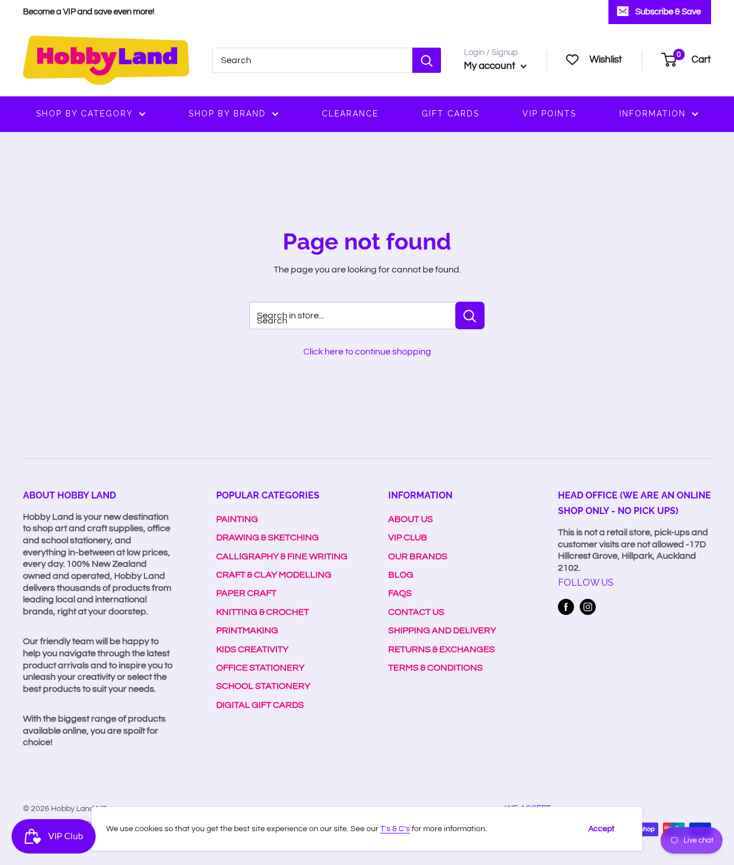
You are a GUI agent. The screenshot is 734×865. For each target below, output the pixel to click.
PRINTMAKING (247, 630)
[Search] (426, 60)
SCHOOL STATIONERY (263, 686)
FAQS (400, 593)
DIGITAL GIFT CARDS (260, 705)
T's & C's (395, 829)
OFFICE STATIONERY (260, 667)
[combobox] (312, 60)
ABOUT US (410, 519)
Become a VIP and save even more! (88, 11)
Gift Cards (450, 113)
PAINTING (237, 519)
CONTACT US (416, 612)
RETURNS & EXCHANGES (441, 649)
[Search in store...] (470, 315)
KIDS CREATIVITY (252, 649)
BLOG (400, 574)
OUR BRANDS (417, 556)
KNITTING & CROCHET (262, 612)
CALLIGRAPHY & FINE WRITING (282, 556)
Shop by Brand (227, 113)
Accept (601, 829)
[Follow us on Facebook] (566, 606)
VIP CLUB (407, 537)
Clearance (350, 113)
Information (652, 113)
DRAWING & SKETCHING (267, 537)
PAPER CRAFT (246, 593)
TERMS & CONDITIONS (435, 667)
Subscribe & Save (668, 11)
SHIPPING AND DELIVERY (442, 630)
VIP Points (549, 113)
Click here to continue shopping (367, 351)
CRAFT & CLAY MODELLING (273, 574)
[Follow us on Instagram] (588, 606)
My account (491, 66)
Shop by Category (84, 113)
